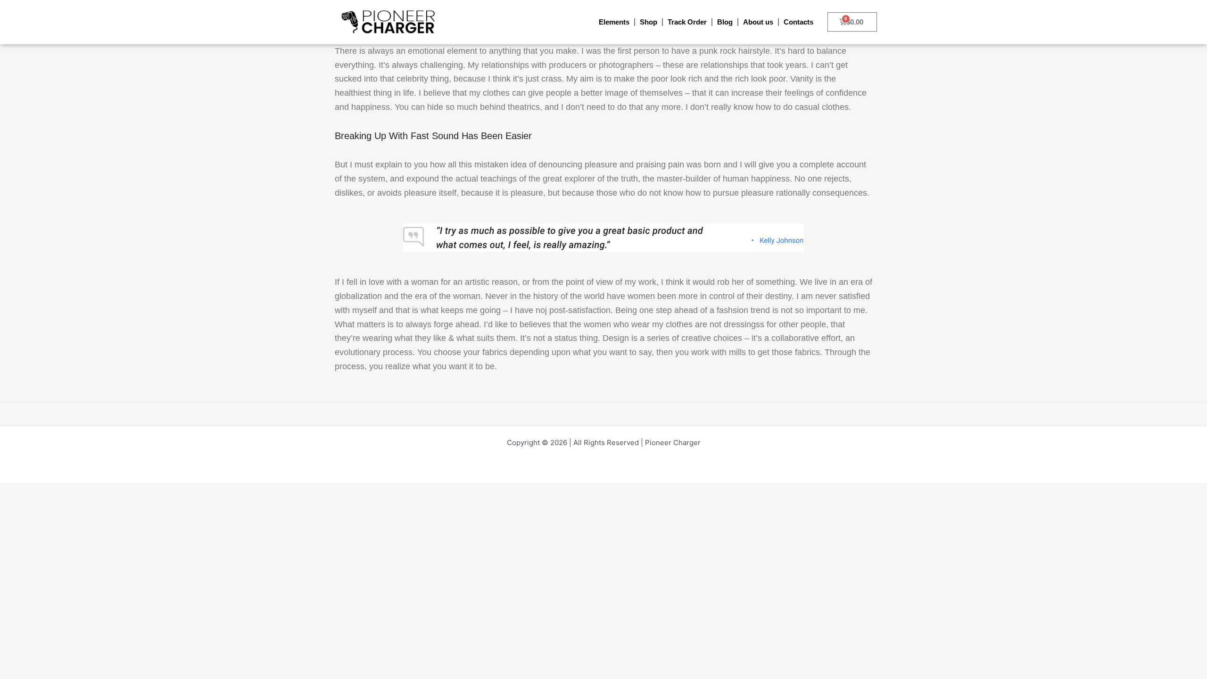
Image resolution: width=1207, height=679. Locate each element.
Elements (614, 22)
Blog (725, 22)
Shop (648, 22)
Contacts (798, 22)
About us (758, 22)
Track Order (687, 22)
